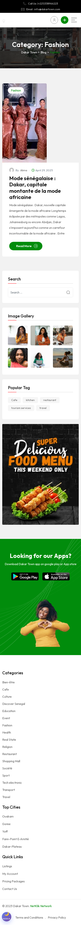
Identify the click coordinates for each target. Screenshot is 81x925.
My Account (10, 874)
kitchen (30, 400)
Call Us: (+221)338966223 (43, 3)
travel (43, 408)
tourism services (21, 408)
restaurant (49, 400)
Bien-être (8, 682)
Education (8, 711)
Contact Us (9, 889)
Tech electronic (12, 782)
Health (6, 732)
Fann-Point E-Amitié (15, 839)
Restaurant (9, 754)
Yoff (5, 831)
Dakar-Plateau (12, 846)
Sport (6, 775)
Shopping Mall (11, 761)
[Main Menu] (74, 20)
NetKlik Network (41, 906)
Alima (23, 170)
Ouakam (8, 816)
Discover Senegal (13, 704)
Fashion (16, 90)
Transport (8, 790)
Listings (7, 866)
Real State (9, 739)
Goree (6, 824)
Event (6, 718)
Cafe (14, 400)
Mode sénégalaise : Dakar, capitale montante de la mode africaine (35, 187)
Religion (7, 747)
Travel (6, 797)
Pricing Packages (13, 881)
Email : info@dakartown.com (43, 9)
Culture (7, 696)
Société (7, 768)
